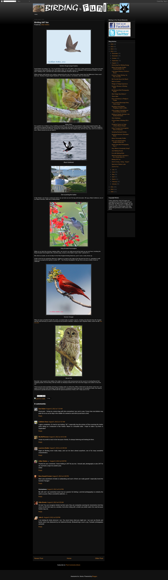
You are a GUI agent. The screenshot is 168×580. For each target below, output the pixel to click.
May (113, 174)
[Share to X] (41, 396)
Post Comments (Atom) (73, 565)
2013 (112, 49)
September (115, 60)
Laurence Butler (43, 448)
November (115, 55)
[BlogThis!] (39, 396)
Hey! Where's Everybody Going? (121, 148)
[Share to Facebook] (43, 396)
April (113, 176)
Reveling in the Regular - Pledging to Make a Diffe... (120, 107)
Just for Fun (115, 166)
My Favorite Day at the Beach (120, 79)
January (114, 184)
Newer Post (38, 558)
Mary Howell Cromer (45, 476)
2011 (112, 187)
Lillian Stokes (45, 24)
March (114, 179)
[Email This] (38, 396)
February (115, 181)
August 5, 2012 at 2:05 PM (58, 461)
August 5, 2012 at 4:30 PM (60, 476)
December (115, 53)
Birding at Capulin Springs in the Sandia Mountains (121, 115)
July (113, 169)
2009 (112, 191)
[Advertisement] (120, 224)
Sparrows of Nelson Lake (119, 164)
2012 (112, 51)
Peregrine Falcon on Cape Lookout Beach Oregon (119, 125)
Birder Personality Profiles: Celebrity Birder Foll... (119, 68)
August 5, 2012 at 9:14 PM (55, 489)
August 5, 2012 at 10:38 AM (58, 448)
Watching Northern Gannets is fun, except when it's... (120, 156)
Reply (40, 416)
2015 (112, 44)
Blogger (94, 576)
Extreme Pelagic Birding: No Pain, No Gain (119, 75)
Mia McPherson (43, 437)
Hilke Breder (42, 502)
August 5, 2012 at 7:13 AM (54, 408)
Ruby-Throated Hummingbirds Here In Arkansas (120, 128)
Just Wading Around (117, 150)
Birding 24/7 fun (116, 159)
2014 (112, 46)
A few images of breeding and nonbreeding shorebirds (120, 111)
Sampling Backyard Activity (119, 132)
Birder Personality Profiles (119, 138)
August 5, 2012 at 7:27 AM (57, 422)
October (114, 58)
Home (36, 14)
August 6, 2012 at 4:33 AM (55, 502)
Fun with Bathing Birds (118, 153)
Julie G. (40, 517)
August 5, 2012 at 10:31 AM (57, 437)
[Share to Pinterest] (44, 396)
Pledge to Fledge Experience (120, 84)
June (113, 172)
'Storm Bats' (115, 96)
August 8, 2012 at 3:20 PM (52, 517)
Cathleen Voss (43, 422)
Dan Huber (42, 408)
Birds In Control (116, 81)
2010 (112, 189)
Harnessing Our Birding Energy (120, 65)
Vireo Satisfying (116, 118)
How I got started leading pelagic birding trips (119, 141)
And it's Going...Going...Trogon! (120, 161)
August (114, 63)
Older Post (99, 558)
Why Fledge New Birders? (119, 94)
